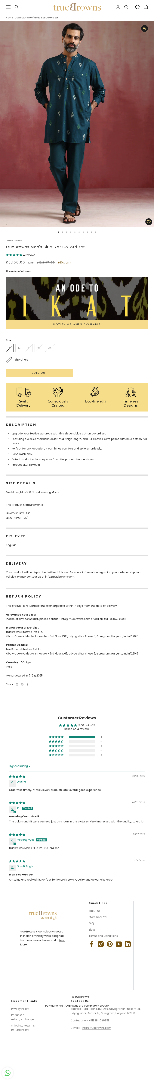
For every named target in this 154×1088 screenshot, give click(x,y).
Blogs (92, 930)
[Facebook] (27, 684)
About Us (94, 911)
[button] (14, 255)
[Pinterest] (110, 944)
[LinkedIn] (128, 944)
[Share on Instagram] (22, 684)
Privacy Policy (20, 1009)
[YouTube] (119, 944)
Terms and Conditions (103, 936)
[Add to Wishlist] (148, 221)
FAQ (91, 923)
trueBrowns (14, 240)
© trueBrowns (81, 997)
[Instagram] (101, 944)
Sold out (39, 373)
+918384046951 (99, 1020)
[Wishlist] (137, 7)
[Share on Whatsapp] (17, 684)
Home (9, 17)
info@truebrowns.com (76, 619)
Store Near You (98, 917)
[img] (17, 776)
